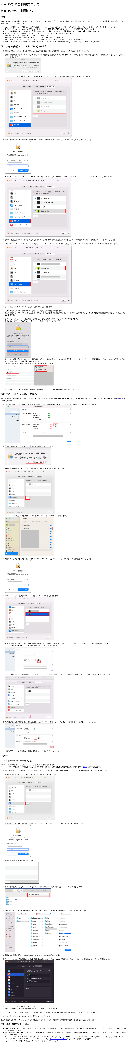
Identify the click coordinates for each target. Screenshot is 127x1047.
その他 (121, 398)
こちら (85, 767)
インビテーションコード (58, 1039)
